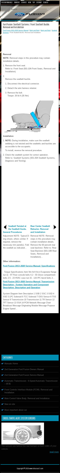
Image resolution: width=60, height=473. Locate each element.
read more (54, 452)
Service (24, 2)
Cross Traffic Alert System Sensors (19, 418)
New (29, 2)
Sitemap (39, 2)
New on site (9, 404)
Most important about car (15, 410)
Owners (17, 2)
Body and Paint (34, 30)
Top (34, 2)
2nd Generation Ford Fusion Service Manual (24, 375)
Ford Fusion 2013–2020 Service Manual (15, 30)
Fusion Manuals (6, 2)
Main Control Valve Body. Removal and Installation (27, 398)
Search (45, 2)
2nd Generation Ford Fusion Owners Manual (24, 369)
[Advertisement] (30, 43)
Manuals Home (11, 363)
